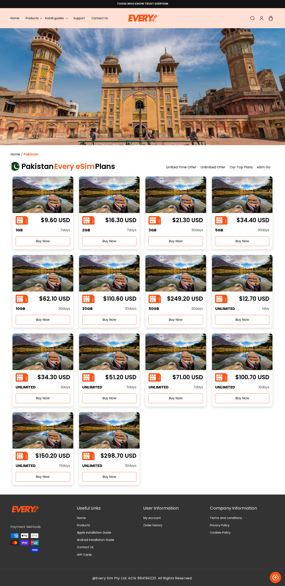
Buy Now (43, 241)
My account (152, 518)
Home (15, 154)
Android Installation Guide (95, 540)
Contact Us (85, 547)
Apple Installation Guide (94, 532)
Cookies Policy (220, 532)
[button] (56, 18)
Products (83, 525)
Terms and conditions (226, 518)
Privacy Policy (220, 525)
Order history (152, 525)
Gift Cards (84, 555)
